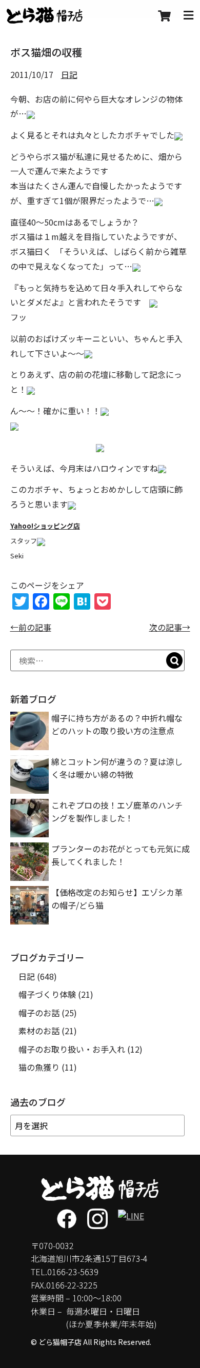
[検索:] (97, 660)
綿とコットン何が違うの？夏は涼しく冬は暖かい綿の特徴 (117, 768)
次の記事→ (169, 627)
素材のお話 (38, 1030)
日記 (69, 74)
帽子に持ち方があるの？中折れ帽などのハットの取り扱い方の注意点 (117, 724)
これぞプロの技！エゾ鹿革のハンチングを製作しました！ (117, 811)
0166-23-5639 (72, 1271)
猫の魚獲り (38, 1067)
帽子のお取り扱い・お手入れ (71, 1049)
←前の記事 (30, 627)
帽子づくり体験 (47, 994)
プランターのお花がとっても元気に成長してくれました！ (120, 855)
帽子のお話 (38, 1013)
